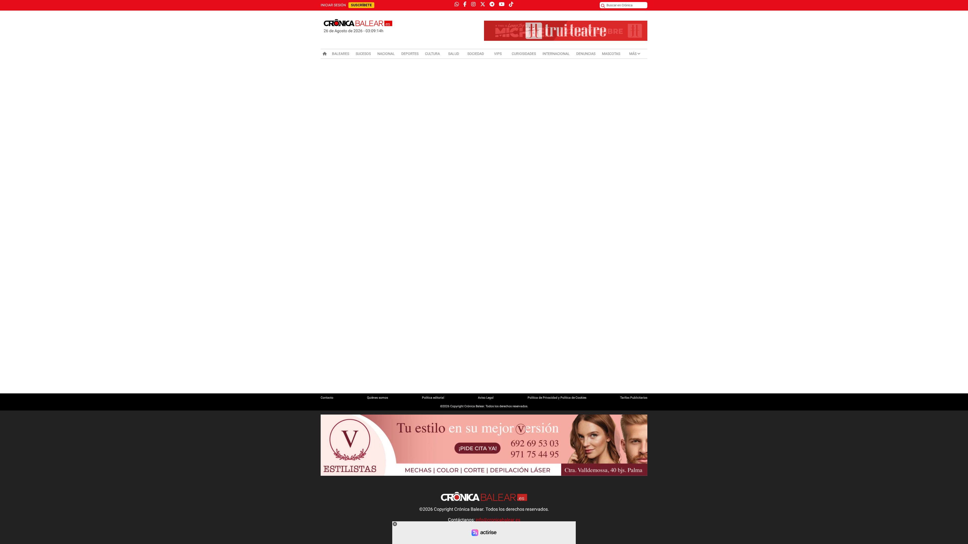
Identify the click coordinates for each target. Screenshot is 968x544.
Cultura (432, 54)
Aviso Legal (486, 397)
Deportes (409, 54)
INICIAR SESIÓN (333, 5)
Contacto (327, 397)
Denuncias (585, 54)
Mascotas (611, 54)
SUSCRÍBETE (361, 5)
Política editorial (433, 397)
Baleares (340, 54)
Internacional (556, 54)
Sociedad (475, 54)
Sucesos (363, 54)
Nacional (386, 54)
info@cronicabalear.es (498, 519)
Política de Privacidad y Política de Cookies (557, 397)
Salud (453, 54)
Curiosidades (524, 54)
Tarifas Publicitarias (633, 397)
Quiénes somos (377, 397)
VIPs (498, 54)
